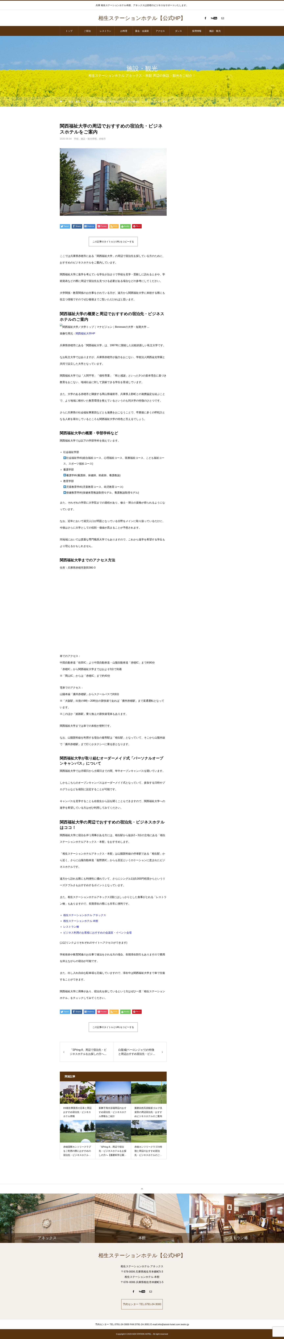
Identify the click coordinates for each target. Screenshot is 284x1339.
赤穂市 (102, 138)
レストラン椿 (71, 926)
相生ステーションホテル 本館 (80, 921)
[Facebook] (205, 18)
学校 (76, 138)
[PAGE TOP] (142, 1189)
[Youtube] (214, 18)
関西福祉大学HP (85, 333)
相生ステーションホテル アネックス (84, 915)
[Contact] (222, 18)
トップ (69, 31)
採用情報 (196, 31)
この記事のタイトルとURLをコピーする (113, 241)
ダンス (178, 31)
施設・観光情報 (89, 138)
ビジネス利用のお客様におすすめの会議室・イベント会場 (97, 932)
